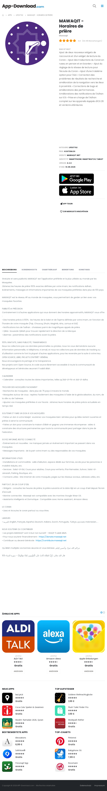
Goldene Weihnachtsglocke (80, 694)
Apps (10, 15)
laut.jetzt (19, 694)
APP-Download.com (25, 785)
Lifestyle (19, 15)
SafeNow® (20, 750)
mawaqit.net (73, 155)
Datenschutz (85, 785)
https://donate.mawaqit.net (52, 536)
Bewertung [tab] (68, 269)
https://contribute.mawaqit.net (51, 540)
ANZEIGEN (18, 671)
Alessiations (20, 737)
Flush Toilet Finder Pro (78, 707)
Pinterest (72, 737)
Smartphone (75, 159)
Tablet (99, 159)
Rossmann (73, 763)
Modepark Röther (76, 719)
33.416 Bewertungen (92, 41)
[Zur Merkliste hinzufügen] (14, 671)
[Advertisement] (82, 126)
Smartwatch (89, 159)
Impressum (99, 785)
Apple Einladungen (88, 658)
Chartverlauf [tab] (49, 269)
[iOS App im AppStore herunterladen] (76, 190)
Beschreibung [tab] (9, 269)
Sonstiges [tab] (84, 269)
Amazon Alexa (53, 658)
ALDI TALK (18, 658)
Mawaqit (63, 35)
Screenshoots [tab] (29, 269)
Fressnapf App (21, 763)
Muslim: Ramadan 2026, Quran (29, 719)
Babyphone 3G (75, 750)
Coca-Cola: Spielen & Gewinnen (29, 707)
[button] (96, 6)
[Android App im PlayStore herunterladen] (76, 179)
